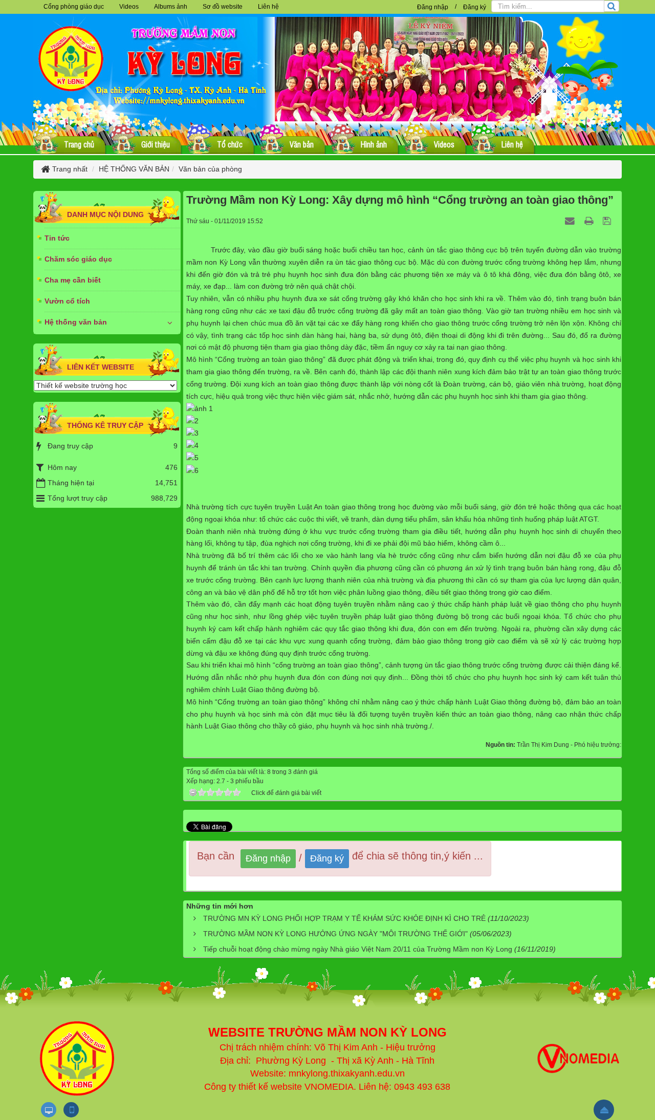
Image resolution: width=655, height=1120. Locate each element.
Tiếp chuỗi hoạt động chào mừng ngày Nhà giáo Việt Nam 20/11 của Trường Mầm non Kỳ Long (357, 949)
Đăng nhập (432, 7)
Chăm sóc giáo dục (78, 259)
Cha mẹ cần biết (73, 280)
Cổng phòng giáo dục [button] (73, 6)
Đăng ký (474, 7)
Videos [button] (129, 6)
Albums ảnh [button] (170, 6)
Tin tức (57, 238)
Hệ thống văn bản (76, 322)
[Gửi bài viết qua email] (571, 221)
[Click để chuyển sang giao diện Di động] (71, 1109)
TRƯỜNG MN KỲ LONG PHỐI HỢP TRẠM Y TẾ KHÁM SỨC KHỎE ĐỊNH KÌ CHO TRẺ (344, 918)
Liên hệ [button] (268, 6)
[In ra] (590, 221)
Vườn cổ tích (67, 301)
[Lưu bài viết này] (608, 221)
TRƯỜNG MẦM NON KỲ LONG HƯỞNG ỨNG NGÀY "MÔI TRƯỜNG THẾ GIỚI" (335, 934)
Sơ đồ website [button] (223, 6)
